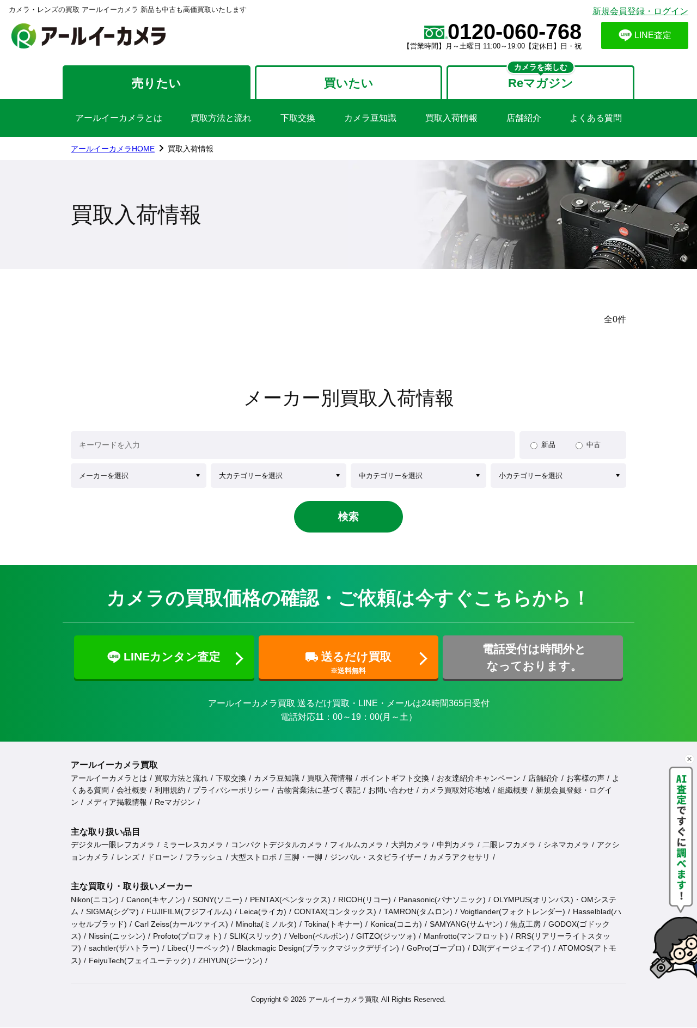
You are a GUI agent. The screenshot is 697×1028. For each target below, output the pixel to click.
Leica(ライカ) (263, 911)
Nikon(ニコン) (95, 899)
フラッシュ (204, 857)
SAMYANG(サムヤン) (466, 924)
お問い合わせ (391, 790)
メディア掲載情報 (116, 802)
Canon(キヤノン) (155, 899)
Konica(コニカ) (396, 924)
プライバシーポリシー (231, 790)
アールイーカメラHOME (113, 148)
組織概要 (513, 790)
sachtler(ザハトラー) (124, 948)
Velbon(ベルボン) (318, 936)
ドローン (162, 857)
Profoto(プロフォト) (187, 936)
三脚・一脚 (303, 857)
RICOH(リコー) (364, 899)
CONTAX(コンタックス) (335, 911)
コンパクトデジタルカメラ (276, 844)
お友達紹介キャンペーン (479, 778)
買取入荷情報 (451, 118)
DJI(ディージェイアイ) (512, 948)
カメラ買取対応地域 (455, 790)
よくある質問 (596, 118)
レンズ (128, 857)
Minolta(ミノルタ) (266, 924)
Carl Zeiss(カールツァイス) (181, 924)
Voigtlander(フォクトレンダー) (512, 911)
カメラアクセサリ (459, 857)
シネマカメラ (566, 844)
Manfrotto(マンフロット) (466, 936)
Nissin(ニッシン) (117, 936)
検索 (348, 516)
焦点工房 (525, 924)
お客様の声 (585, 778)
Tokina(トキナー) (333, 924)
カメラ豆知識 (370, 118)
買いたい (349, 83)
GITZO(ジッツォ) (386, 936)
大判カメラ (410, 844)
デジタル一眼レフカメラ (113, 844)
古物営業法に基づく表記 (318, 790)
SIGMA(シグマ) (112, 911)
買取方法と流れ (221, 118)
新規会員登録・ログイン (640, 11)
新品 (548, 444)
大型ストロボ (254, 857)
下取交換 (297, 118)
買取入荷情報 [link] (190, 148)
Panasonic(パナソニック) (442, 899)
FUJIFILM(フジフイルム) (189, 911)
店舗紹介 (523, 118)
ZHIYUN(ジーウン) (230, 960)
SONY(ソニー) (217, 899)
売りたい (156, 83)
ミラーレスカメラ (192, 844)
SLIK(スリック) (255, 936)
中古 (593, 444)
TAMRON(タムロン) (418, 911)
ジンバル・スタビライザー (375, 857)
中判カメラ (456, 844)
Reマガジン (175, 802)
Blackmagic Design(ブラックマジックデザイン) (318, 948)
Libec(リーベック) (198, 948)
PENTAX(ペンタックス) (290, 899)
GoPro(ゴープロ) (436, 948)
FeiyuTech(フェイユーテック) (140, 960)
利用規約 (170, 790)
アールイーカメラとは (118, 118)
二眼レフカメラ (509, 844)
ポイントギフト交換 (394, 778)
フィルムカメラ (356, 844)
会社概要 (132, 790)
